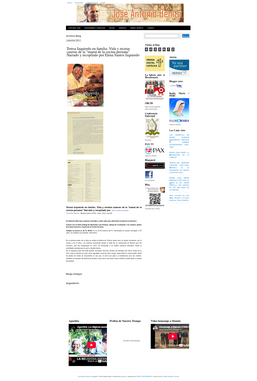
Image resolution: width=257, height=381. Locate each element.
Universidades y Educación (94, 28)
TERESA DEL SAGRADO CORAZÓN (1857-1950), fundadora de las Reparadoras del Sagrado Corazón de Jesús (179, 167)
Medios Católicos (136, 28)
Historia (112, 28)
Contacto (150, 28)
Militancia (122, 28)
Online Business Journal (171, 376)
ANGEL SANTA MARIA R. (145, 376)
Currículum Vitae (74, 28)
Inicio (69, 3)
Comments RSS (92, 3)
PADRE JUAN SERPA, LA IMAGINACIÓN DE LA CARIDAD (179, 155)
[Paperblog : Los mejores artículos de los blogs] (176, 88)
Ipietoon (123, 376)
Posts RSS (79, 3)
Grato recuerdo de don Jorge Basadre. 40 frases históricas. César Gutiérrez (179, 198)
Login (103, 3)
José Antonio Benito (84, 376)
